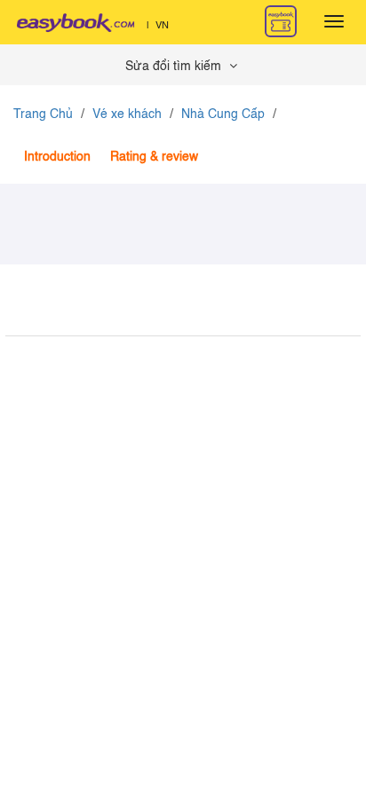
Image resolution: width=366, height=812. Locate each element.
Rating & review (154, 157)
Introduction (57, 157)
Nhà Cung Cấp (223, 114)
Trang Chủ (43, 114)
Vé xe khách (127, 114)
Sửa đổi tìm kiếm (175, 66)
